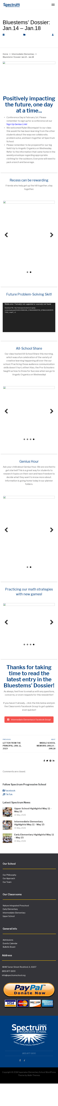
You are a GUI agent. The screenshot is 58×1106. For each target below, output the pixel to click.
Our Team (7, 882)
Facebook (10, 791)
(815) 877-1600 (9, 971)
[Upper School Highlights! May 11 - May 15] (7, 812)
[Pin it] (50, 761)
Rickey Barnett (12, 38)
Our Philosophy (9, 875)
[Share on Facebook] (44, 761)
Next (50, 235)
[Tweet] (47, 761)
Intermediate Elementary (38, 35)
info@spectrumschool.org (13, 975)
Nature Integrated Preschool (16, 906)
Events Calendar (10, 944)
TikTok (9, 794)
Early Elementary (10, 909)
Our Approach (9, 879)
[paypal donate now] (29, 993)
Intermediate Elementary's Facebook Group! (31, 720)
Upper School (9, 916)
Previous (7, 235)
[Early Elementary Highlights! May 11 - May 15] (7, 838)
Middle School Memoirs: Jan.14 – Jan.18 (46, 746)
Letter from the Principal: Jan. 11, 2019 (12, 746)
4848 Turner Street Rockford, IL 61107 (19, 967)
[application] (29, 317)
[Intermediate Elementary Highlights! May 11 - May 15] (7, 825)
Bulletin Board (9, 947)
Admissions (8, 940)
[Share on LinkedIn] (53, 761)
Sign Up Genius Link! (16, 124)
